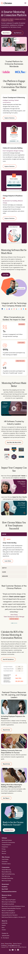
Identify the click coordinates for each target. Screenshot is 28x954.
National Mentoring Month (8, 912)
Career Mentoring (6, 869)
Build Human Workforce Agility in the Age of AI (13, 917)
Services (4, 851)
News (3, 927)
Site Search (6, 937)
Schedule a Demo (6, 863)
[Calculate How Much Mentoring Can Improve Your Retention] (14, 674)
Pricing (3, 849)
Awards (4, 925)
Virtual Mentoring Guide (8, 904)
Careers (4, 929)
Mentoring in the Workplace (9, 902)
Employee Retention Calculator (10, 915)
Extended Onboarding (7, 878)
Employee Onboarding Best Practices (11, 908)
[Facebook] (18, 950)
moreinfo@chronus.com (14, 945)
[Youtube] (13, 950)
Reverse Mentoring (6, 871)
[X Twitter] (15, 950)
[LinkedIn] (10, 950)
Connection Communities (8, 842)
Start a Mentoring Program (8, 899)
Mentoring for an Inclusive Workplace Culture (13, 906)
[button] (14, 408)
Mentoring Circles (6, 880)
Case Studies (5, 859)
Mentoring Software (7, 840)
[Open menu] (25, 3)
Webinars (4, 897)
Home (2, 943)
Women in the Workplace (8, 910)
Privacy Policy (8, 943)
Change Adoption (6, 844)
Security (4, 853)
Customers (4, 861)
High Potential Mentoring (8, 874)
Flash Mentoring (6, 876)
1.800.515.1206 (5, 935)
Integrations (5, 846)
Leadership (4, 923)
